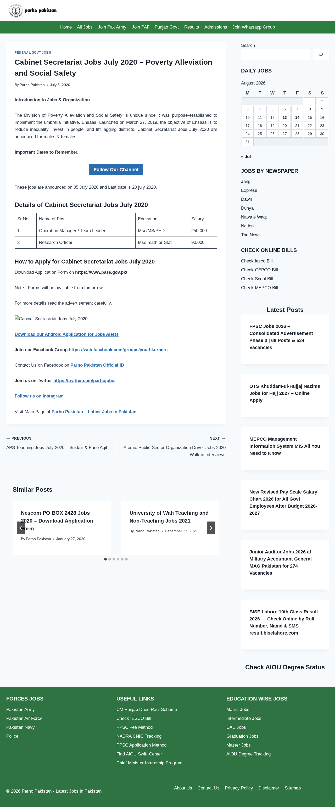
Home (66, 27)
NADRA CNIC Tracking (138, 736)
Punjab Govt (167, 27)
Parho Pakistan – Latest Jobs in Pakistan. (95, 411)
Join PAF (140, 27)
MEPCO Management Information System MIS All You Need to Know (284, 446)
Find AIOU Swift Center (139, 754)
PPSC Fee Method (134, 727)
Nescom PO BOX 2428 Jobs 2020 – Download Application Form (57, 520)
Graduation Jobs (242, 736)
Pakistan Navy (20, 727)
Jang (245, 181)
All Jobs (85, 27)
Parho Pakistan (32, 85)
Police (12, 736)
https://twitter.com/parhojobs (83, 380)
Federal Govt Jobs (33, 52)
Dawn (246, 199)
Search (248, 45)
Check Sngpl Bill (257, 278)
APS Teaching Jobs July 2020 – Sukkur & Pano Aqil (56, 443)
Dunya (247, 208)
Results (191, 27)
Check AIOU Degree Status (285, 667)
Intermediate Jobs (243, 718)
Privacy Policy (239, 788)
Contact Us (209, 788)
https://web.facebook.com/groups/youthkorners (118, 349)
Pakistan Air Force (24, 718)
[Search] (321, 54)
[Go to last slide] (21, 528)
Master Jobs (238, 745)
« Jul (246, 156)
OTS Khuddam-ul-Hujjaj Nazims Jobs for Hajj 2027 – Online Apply (284, 393)
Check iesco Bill (257, 261)
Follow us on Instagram (39, 396)
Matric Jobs (237, 709)
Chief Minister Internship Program (149, 762)
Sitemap (293, 788)
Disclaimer (268, 788)
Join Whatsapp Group (253, 27)
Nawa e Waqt (254, 217)
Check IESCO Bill (133, 718)
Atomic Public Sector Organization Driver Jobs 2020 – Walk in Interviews (175, 446)
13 (285, 118)
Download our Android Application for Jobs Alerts (67, 334)
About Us (183, 788)
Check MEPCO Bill (259, 287)
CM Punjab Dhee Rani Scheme (146, 709)
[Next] (211, 528)
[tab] (105, 559)
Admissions (215, 27)
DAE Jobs (236, 727)
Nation (247, 225)
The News (251, 234)
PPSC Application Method (141, 745)
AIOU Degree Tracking (248, 754)
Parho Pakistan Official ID (97, 365)
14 (297, 118)
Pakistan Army (20, 709)
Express (249, 190)
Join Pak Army (112, 27)
